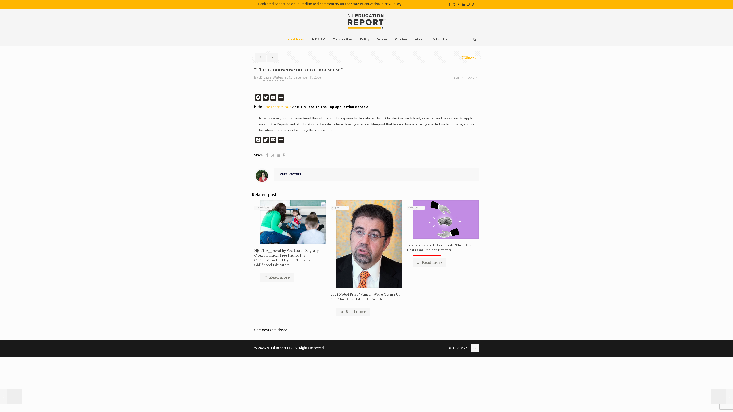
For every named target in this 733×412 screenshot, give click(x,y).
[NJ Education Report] (366, 21)
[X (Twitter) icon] (454, 4)
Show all (471, 58)
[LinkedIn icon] (463, 4)
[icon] (473, 4)
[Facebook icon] (449, 4)
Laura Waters (273, 77)
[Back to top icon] (475, 348)
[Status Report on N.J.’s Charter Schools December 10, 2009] (11, 396)
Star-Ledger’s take (278, 107)
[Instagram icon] (468, 4)
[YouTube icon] (458, 4)
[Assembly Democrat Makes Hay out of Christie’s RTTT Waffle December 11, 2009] (722, 396)
